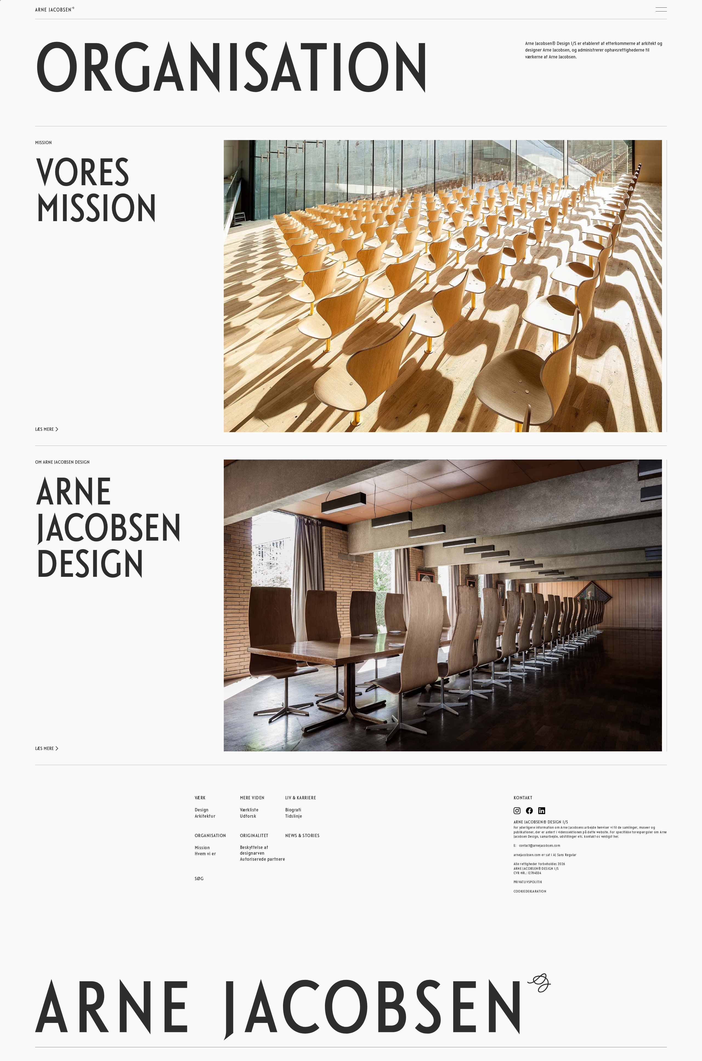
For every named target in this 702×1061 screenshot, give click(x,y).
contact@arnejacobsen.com (540, 846)
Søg (199, 879)
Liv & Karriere (300, 798)
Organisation (210, 836)
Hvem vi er (205, 854)
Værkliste (249, 810)
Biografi (293, 810)
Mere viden (252, 798)
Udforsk (248, 816)
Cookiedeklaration (530, 891)
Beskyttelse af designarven (254, 850)
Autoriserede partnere (262, 859)
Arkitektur (205, 816)
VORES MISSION (96, 194)
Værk (200, 798)
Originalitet (254, 836)
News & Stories (302, 836)
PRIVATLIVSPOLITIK (528, 882)
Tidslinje (293, 816)
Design (202, 810)
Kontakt (523, 798)
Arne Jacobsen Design (108, 531)
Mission (202, 848)
